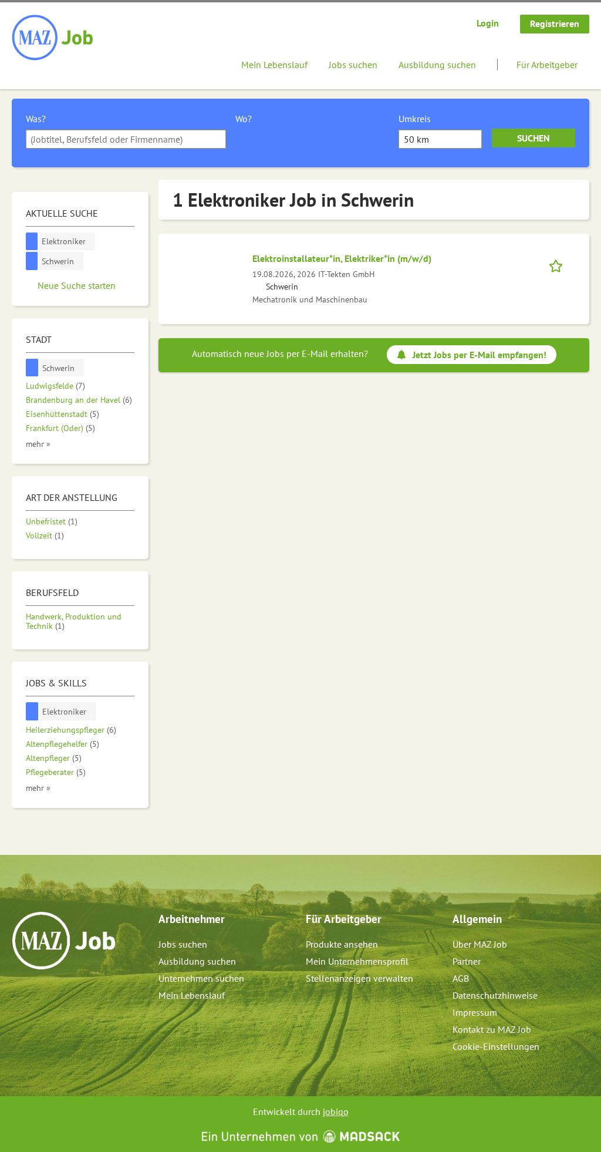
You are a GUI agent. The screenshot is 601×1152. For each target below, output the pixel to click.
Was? (36, 118)
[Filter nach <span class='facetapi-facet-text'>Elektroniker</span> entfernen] (32, 242)
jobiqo (336, 1111)
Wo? (243, 118)
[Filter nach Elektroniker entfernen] (32, 711)
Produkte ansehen (342, 944)
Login (488, 23)
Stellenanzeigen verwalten (359, 978)
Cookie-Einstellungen (496, 1046)
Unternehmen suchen (201, 978)
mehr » (38, 443)
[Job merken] (559, 264)
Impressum (475, 1012)
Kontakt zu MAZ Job (492, 1029)
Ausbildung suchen (437, 64)
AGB (461, 978)
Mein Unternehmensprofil (357, 961)
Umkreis (415, 118)
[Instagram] (40, 994)
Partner (467, 961)
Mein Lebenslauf (274, 64)
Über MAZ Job (480, 944)
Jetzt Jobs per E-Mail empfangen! (479, 355)
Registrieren (554, 23)
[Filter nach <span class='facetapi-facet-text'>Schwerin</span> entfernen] (32, 261)
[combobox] (126, 139)
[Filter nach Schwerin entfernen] (32, 368)
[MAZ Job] (53, 38)
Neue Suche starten (77, 285)
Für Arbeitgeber (547, 64)
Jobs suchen (353, 64)
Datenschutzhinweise (495, 995)
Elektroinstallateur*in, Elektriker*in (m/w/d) (341, 258)
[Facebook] (21, 994)
